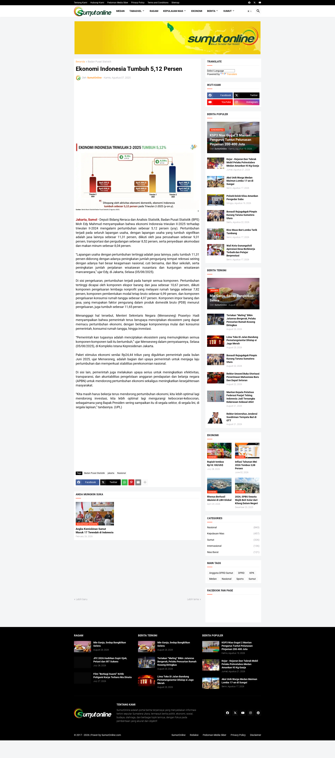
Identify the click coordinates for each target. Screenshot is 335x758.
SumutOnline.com (111, 735)
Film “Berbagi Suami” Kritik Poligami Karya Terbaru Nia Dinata (112, 676)
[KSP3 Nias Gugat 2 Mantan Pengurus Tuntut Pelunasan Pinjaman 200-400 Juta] (210, 646)
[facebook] (249, 2)
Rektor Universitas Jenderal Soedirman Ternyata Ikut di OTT (241, 417)
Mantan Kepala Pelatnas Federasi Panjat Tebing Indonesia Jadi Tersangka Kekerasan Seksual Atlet (240, 397)
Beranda (80, 61)
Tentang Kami (80, 2)
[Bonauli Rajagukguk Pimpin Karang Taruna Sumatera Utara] (215, 215)
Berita (211, 11)
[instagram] (251, 713)
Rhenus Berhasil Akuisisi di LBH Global (219, 498)
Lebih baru (81, 599)
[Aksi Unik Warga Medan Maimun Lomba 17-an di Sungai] (215, 181)
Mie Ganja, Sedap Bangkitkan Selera (109, 644)
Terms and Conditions (158, 2)
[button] (250, 11)
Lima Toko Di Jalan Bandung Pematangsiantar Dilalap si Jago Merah (242, 340)
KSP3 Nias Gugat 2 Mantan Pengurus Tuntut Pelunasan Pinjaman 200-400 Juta (237, 646)
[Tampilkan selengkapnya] (145, 482)
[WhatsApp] (125, 482)
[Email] (138, 482)
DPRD (241, 573)
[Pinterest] (131, 482)
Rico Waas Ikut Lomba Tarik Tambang (241, 232)
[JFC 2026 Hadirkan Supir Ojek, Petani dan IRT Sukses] (82, 662)
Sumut (227, 11)
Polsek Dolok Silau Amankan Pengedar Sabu (242, 198)
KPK (252, 573)
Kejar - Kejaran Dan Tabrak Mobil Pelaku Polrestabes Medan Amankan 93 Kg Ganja (242, 162)
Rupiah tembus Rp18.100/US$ (215, 463)
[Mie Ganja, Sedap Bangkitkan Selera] (82, 646)
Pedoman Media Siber (117, 2)
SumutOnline (178, 735)
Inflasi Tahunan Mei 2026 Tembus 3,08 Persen (246, 465)
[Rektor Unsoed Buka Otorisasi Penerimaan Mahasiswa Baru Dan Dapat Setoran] (215, 377)
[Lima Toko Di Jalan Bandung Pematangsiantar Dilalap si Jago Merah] (215, 341)
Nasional (121, 473)
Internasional (233, 545)
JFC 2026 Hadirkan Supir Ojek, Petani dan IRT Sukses (110, 660)
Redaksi (194, 735)
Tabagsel (135, 11)
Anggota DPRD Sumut (221, 573)
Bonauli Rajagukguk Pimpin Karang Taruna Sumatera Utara (241, 215)
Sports (240, 578)
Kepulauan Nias (173, 11)
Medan (120, 11)
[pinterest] (258, 713)
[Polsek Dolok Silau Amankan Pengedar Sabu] (215, 200)
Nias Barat (233, 552)
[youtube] (260, 2)
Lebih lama (193, 599)
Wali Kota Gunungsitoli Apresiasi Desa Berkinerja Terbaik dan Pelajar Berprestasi (240, 250)
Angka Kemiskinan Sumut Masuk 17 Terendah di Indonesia (94, 530)
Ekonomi (196, 11)
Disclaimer (255, 735)
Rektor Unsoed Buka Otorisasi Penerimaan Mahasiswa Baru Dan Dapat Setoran (242, 377)
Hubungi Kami (97, 2)
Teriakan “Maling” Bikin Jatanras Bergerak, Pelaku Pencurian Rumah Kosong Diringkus (241, 320)
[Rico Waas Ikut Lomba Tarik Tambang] (215, 234)
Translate (232, 74)
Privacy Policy (137, 2)
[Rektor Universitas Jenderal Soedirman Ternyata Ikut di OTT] (215, 418)
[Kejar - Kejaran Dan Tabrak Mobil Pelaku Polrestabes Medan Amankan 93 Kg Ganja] (215, 163)
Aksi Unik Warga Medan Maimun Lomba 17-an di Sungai (239, 181)
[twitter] (255, 2)
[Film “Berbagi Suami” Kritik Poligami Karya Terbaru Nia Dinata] (82, 678)
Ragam (154, 11)
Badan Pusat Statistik (99, 61)
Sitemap (175, 2)
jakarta (111, 473)
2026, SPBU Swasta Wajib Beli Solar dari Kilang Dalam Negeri (246, 500)
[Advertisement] (106, 111)
